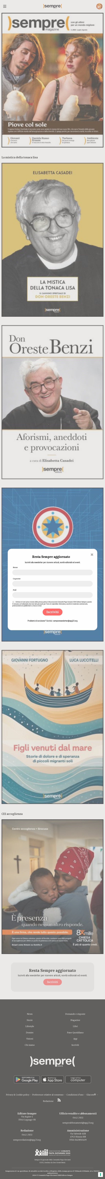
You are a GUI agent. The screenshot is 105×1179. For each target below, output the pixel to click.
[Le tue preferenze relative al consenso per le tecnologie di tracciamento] (100, 1174)
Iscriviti (52, 612)
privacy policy (42, 602)
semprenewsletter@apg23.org (65, 621)
